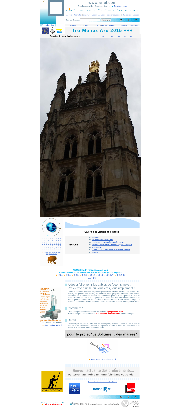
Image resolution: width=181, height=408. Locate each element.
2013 (100, 275)
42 (44, 245)
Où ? (81, 25)
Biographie (78, 15)
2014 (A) (110, 275)
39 (58, 244)
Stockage (123, 25)
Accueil (69, 15)
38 (56, 244)
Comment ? (96, 25)
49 (58, 245)
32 (44, 244)
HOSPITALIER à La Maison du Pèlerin (106, 250)
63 (46, 249)
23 (46, 242)
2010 (76, 275)
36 (52, 244)
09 (58, 238)
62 (44, 249)
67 (54, 249)
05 (125, 36)
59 (58, 247)
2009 (68, 275)
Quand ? (87, 25)
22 (44, 242)
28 (56, 242)
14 (48, 240)
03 (112, 36)
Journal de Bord (48, 25)
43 (46, 245)
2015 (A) (92, 278)
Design (94, 15)
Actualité (101, 15)
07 (137, 36)
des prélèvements (51, 254)
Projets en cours (120, 6)
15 (50, 240)
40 (60, 244)
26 (52, 242)
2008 (60, 275)
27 (54, 242)
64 (48, 249)
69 (58, 249)
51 (42, 247)
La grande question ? (110, 25)
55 (50, 247)
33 (46, 244)
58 (56, 247)
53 (46, 247)
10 (60, 238)
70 (60, 249)
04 (119, 36)
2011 (84, 275)
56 (52, 247)
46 (52, 245)
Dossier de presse (114, 15)
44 (48, 245)
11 (42, 240)
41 (42, 245)
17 (54, 240)
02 (103, 36)
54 (48, 247)
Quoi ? (74, 25)
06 (131, 36)
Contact (136, 15)
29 (58, 242)
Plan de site (126, 15)
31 (42, 244)
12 (44, 240)
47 (54, 245)
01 (94, 36)
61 (42, 249)
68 (56, 249)
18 (56, 240)
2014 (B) (121, 275)
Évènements (133, 25)
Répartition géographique (53, 252)
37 (54, 244)
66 (52, 249)
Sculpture (86, 15)
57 (54, 247)
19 (58, 240)
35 (50, 244)
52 (44, 247)
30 (60, 242)
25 (50, 242)
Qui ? (69, 25)
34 (48, 244)
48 (56, 245)
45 (50, 245)
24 (48, 242)
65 (50, 249)
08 (56, 238)
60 (60, 247)
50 (60, 245)
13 (46, 240)
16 (52, 240)
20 (60, 240)
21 (42, 242)
